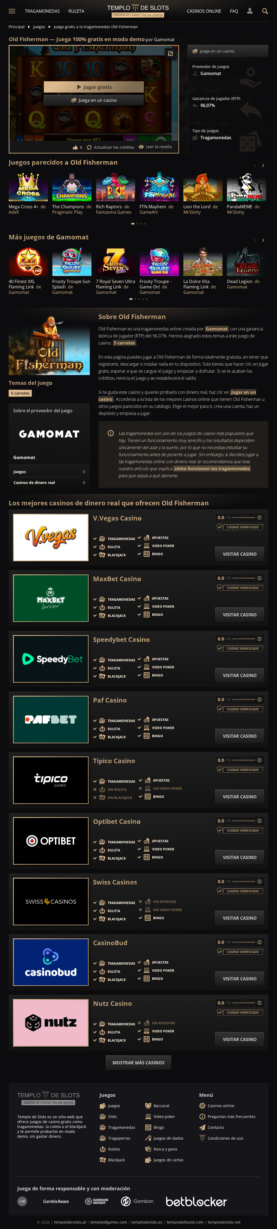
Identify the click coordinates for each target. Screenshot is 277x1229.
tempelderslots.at (70, 1222)
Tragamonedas (42, 11)
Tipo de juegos (205, 130)
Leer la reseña (159, 146)
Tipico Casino (114, 760)
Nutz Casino (112, 1003)
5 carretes (124, 343)
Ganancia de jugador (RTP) (216, 98)
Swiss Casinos (115, 882)
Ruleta (76, 11)
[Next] (263, 165)
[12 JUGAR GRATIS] (71, 186)
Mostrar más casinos (138, 1063)
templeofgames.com (108, 1222)
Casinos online (204, 11)
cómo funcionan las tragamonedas (212, 469)
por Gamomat (160, 40)
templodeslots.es (146, 1222)
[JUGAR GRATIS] (28, 186)
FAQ (234, 11)
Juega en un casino (217, 51)
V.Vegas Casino (117, 518)
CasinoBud (110, 942)
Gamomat (217, 329)
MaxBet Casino (117, 578)
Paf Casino (110, 700)
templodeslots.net (224, 1222)
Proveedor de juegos (210, 66)
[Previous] (255, 165)
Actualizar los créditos (114, 147)
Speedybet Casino (121, 639)
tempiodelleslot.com (185, 1222)
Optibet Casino (117, 821)
